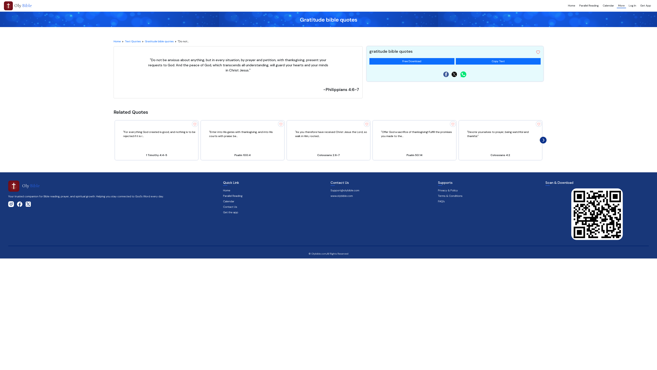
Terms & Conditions (450, 196)
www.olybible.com (342, 196)
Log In (632, 5)
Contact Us (230, 207)
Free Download (411, 61)
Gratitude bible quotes (159, 41)
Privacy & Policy (448, 190)
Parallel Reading (589, 5)
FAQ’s (441, 201)
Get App (645, 5)
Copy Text (498, 60)
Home (571, 5)
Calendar (608, 5)
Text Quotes (133, 41)
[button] (538, 52)
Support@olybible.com (345, 190)
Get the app (230, 212)
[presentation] (542, 139)
